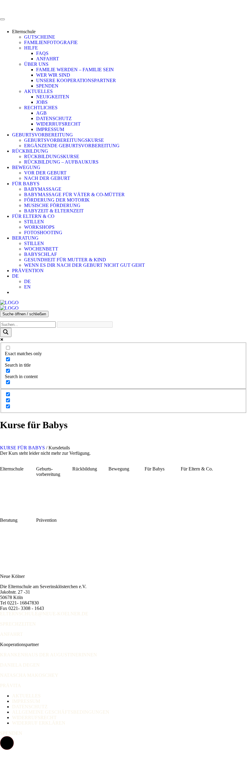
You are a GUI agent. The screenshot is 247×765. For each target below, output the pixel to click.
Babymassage (42, 189)
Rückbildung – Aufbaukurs (61, 161)
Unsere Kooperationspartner (76, 80)
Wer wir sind (53, 75)
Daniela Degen (20, 665)
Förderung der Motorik (57, 199)
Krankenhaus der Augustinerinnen (48, 654)
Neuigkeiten (52, 96)
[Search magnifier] (5, 332)
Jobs (42, 102)
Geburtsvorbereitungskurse (64, 140)
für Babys (25, 183)
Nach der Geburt (47, 178)
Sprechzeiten (18, 623)
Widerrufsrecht (58, 123)
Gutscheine (39, 37)
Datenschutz (54, 118)
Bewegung (26, 167)
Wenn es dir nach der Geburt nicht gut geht (84, 265)
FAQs (42, 53)
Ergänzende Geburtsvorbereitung (72, 145)
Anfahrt (47, 58)
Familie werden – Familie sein (75, 69)
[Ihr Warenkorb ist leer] (18, 292)
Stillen (34, 221)
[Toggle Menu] (2, 19)
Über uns (36, 64)
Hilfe (31, 47)
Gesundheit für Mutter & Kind (65, 259)
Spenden (47, 85)
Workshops (39, 227)
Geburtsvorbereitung (42, 134)
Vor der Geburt (45, 172)
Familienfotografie (51, 42)
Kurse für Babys (23, 447)
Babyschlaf (40, 254)
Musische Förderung (52, 205)
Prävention (28, 270)
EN (27, 286)
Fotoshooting (43, 232)
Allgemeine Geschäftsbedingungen (60, 712)
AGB (41, 113)
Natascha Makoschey (29, 675)
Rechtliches (41, 107)
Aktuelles (38, 91)
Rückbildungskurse (51, 156)
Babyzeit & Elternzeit (54, 210)
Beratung (25, 238)
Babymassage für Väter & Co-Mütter (74, 194)
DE (15, 276)
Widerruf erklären (38, 722)
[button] (7, 743)
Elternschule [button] (24, 31)
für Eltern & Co (33, 216)
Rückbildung (30, 151)
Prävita (10, 685)
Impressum (50, 129)
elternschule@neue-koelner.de (44, 613)
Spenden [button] (11, 733)
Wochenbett (41, 248)
